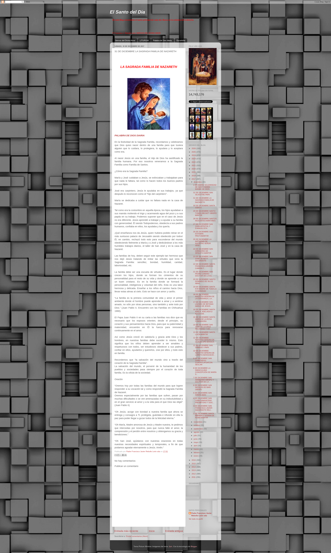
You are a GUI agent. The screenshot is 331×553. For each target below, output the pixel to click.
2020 (194, 169)
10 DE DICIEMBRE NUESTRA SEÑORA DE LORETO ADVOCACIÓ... (204, 353)
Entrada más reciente (126, 531)
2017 (194, 179)
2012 (194, 474)
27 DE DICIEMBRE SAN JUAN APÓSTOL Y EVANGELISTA (203, 226)
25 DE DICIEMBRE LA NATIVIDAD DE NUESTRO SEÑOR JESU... (202, 242)
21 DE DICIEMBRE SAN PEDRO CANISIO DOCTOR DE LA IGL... (203, 274)
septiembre (198, 429)
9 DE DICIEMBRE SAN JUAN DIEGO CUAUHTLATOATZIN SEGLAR (202, 361)
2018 (194, 176)
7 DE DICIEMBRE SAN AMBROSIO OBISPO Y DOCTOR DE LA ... (203, 380)
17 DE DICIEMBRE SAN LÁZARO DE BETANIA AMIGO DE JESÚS (203, 304)
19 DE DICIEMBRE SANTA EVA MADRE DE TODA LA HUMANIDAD (204, 289)
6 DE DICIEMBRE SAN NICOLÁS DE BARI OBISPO (202, 387)
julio (195, 435)
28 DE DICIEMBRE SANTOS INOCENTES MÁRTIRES (205, 220)
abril (196, 446)
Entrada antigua (174, 531)
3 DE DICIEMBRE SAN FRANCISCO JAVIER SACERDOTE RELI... (202, 408)
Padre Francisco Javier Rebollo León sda (201, 514)
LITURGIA (144, 40)
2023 (194, 159)
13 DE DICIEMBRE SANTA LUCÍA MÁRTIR (204, 333)
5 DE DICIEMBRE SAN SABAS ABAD (202, 394)
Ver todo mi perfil (196, 519)
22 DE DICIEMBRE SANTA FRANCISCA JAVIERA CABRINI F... (204, 266)
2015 (194, 464)
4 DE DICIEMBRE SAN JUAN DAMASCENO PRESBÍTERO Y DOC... (203, 400)
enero (196, 456)
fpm (170, 546)
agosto (197, 432)
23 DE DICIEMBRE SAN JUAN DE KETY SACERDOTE (203, 259)
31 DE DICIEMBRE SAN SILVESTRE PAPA (203, 194)
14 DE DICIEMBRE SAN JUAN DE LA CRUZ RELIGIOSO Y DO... (203, 327)
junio (196, 439)
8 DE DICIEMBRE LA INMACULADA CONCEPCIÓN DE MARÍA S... (204, 371)
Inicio (152, 531)
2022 (194, 162)
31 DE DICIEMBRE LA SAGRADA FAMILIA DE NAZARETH (203, 200)
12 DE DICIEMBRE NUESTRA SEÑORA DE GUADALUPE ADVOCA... (204, 340)
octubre (197, 425)
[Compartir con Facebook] (123, 455)
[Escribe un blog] (118, 455)
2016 (194, 460)
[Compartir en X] (120, 455)
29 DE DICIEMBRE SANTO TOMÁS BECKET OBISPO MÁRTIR (205, 213)
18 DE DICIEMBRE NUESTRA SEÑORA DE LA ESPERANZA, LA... (203, 296)
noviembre (198, 422)
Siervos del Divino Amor (125, 40)
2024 (194, 155)
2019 (194, 172)
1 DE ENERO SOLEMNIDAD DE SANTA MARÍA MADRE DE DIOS (204, 187)
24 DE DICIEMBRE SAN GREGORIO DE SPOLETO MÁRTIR (203, 251)
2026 (194, 148)
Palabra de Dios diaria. (162, 40)
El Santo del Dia (127, 12)
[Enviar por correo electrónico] (115, 455)
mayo (196, 442)
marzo (196, 449)
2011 (194, 477)
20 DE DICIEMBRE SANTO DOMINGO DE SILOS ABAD (204, 281)
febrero (197, 452)
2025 (194, 152)
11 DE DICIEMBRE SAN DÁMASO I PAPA (203, 346)
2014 (194, 467)
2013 (194, 470)
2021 (194, 165)
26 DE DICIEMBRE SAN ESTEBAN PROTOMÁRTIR (203, 234)
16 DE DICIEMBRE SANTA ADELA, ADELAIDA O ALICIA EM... (204, 312)
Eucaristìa (181, 40)
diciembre (198, 182)
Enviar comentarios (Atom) (137, 536)
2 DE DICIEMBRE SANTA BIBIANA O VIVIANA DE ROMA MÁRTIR (203, 416)
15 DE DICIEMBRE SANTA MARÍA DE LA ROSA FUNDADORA (204, 319)
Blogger (194, 546)
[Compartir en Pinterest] (125, 455)
